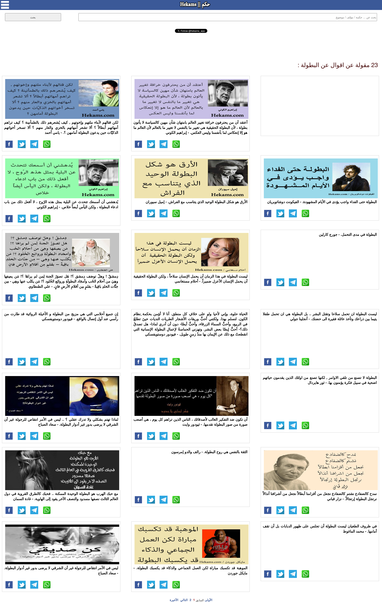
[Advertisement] (191, 44)
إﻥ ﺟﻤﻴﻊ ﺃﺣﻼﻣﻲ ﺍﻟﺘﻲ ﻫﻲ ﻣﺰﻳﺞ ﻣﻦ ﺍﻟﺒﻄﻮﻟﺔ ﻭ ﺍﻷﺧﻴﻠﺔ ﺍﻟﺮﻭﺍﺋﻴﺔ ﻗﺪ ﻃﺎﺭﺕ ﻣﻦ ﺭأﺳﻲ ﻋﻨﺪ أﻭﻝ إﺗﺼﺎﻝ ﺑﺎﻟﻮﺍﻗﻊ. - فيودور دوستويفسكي (61, 316)
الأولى (208, 600)
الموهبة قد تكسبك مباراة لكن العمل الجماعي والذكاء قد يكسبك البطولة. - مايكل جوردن (191, 570)
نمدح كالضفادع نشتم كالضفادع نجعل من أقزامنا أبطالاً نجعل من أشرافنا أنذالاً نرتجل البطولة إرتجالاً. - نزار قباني (320, 496)
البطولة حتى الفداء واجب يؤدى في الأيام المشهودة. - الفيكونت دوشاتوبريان (322, 201)
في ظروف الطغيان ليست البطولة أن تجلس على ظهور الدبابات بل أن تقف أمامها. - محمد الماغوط (320, 528)
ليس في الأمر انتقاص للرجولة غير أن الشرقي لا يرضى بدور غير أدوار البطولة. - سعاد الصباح (61, 570)
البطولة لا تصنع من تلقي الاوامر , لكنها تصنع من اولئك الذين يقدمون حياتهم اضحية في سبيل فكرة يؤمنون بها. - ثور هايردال (320, 380)
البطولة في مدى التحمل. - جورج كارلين (348, 234)
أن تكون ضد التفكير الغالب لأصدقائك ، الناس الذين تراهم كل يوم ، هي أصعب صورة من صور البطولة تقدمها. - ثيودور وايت (191, 422)
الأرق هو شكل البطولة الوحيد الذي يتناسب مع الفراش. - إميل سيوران (197, 201)
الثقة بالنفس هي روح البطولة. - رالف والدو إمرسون (209, 451)
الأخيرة (174, 600)
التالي (184, 600)
